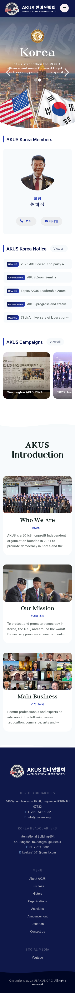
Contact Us (37, 931)
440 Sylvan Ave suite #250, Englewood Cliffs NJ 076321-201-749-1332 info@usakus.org (38, 809)
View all (59, 248)
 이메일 (51, 221)
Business (37, 886)
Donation (37, 924)
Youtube (37, 957)
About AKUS (37, 878)
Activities (37, 909)
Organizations (37, 901)
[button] (64, 8)
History (37, 893)
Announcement (38, 916)
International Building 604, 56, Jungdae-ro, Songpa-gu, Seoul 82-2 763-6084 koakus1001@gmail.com (37, 844)
